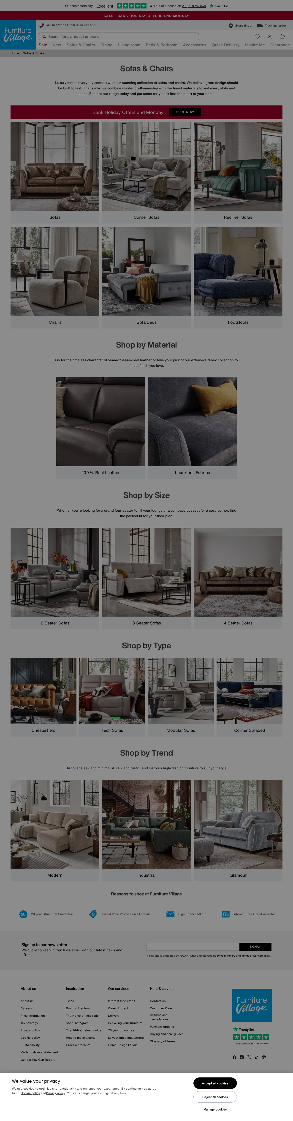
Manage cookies (215, 1109)
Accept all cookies (215, 1083)
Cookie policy (30, 1093)
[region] (146, 1097)
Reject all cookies (215, 1097)
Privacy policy (55, 1093)
